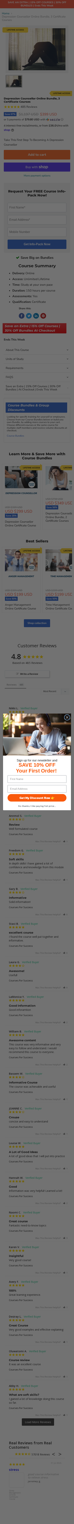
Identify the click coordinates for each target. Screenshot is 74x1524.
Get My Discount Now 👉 (37, 798)
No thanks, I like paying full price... (37, 806)
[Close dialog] (67, 717)
